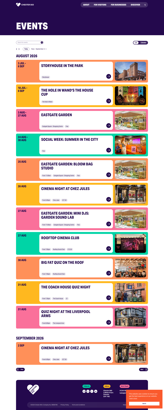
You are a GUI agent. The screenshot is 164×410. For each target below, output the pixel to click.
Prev (22, 369)
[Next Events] (19, 49)
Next (142, 369)
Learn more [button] (133, 398)
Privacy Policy (65, 405)
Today (26, 49)
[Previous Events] (16, 49)
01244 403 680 (125, 391)
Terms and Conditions (78, 405)
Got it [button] (144, 403)
